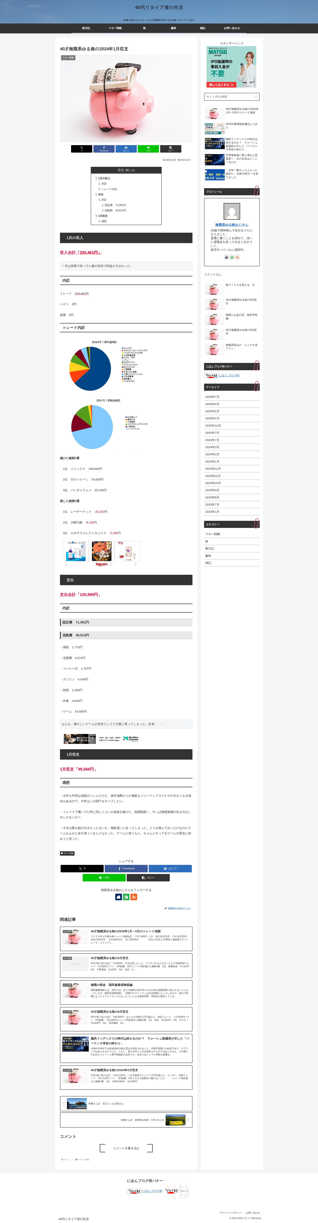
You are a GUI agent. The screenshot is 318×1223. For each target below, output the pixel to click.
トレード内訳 (109, 189)
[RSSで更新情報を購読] (134, 897)
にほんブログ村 (229, 375)
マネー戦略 (69, 853)
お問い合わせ (253, 1212)
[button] (170, 149)
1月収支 (103, 215)
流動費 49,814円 (115, 210)
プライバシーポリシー (230, 1212)
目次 (121, 170)
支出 (101, 194)
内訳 (104, 183)
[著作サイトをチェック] (118, 897)
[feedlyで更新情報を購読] (126, 897)
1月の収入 (104, 178)
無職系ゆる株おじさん (231, 225)
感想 (104, 221)
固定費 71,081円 (115, 205)
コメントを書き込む (126, 1148)
